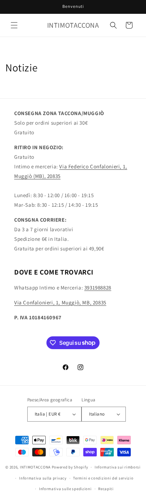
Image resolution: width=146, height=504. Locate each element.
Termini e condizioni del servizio (103, 478)
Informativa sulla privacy (43, 478)
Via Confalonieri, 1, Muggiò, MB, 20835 (60, 302)
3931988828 (97, 287)
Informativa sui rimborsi (118, 467)
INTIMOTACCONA (35, 467)
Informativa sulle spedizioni (65, 488)
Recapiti (106, 488)
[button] (14, 25)
